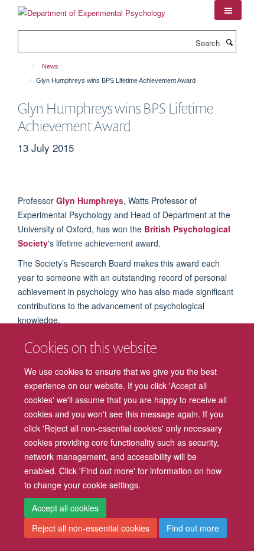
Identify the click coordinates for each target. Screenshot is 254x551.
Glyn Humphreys (89, 200)
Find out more (193, 528)
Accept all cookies (65, 508)
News (50, 66)
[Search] (229, 41)
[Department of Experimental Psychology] (91, 8)
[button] (228, 10)
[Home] (28, 66)
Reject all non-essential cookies (90, 528)
